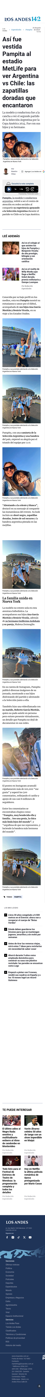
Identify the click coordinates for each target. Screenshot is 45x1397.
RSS (7, 1342)
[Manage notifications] (39, 1386)
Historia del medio (13, 1345)
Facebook (7, 1237)
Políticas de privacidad (15, 1338)
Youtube (30, 1237)
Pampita (17, 897)
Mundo (9, 1290)
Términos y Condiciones (16, 1334)
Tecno (8, 1309)
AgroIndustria (11, 1305)
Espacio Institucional (14, 1316)
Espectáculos (16, 30)
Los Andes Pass (12, 1323)
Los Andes (4, 30)
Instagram (12, 1237)
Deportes (9, 1283)
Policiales (10, 1279)
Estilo (8, 1301)
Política (9, 1268)
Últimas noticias (12, 1265)
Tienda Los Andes (13, 1327)
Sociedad (10, 1276)
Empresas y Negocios (15, 1298)
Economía (10, 1272)
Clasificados (11, 1331)
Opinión (9, 1294)
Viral (7, 1312)
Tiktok (18, 1237)
